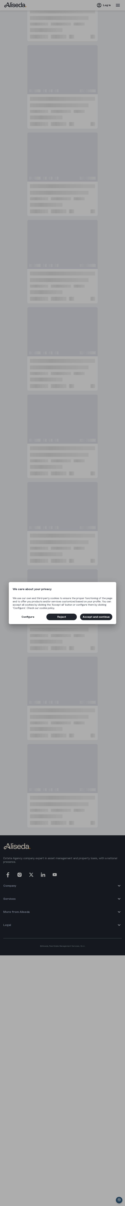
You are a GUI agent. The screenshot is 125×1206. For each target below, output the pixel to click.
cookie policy (46, 608)
